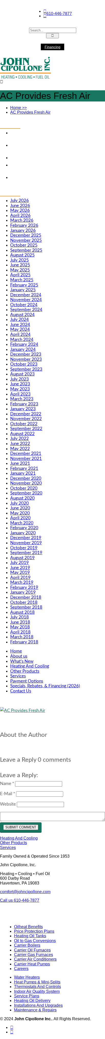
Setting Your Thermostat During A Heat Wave (52, 158)
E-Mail (7, 794)
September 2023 (26, 369)
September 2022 (26, 429)
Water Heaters (27, 977)
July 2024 (19, 319)
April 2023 (20, 394)
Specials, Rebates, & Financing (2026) (45, 686)
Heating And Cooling (29, 666)
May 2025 (20, 270)
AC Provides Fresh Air (30, 112)
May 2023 (20, 389)
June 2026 (20, 205)
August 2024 (22, 315)
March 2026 (21, 220)
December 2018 (25, 597)
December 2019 (25, 538)
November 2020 (26, 483)
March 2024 (21, 339)
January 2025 (23, 290)
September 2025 (26, 250)
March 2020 (21, 523)
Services (18, 676)
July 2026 (19, 200)
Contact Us (20, 691)
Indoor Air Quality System (37, 991)
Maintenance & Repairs (35, 1010)
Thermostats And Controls (37, 986)
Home (18, 108)
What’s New (21, 661)
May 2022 (20, 449)
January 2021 (23, 473)
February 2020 (24, 528)
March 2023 (21, 399)
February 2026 (24, 225)
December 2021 (25, 453)
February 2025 (24, 285)
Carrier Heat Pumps (32, 964)
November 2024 (26, 300)
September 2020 (26, 493)
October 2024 (23, 305)
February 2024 (24, 344)
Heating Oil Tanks (30, 936)
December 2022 (25, 414)
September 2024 (26, 310)
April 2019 (20, 577)
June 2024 (20, 324)
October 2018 (23, 602)
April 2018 (20, 632)
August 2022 (22, 434)
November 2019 (26, 543)
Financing (52, 47)
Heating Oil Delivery (32, 1000)
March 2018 (21, 637)
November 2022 (26, 419)
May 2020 (20, 513)
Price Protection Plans (34, 931)
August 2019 (22, 558)
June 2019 (20, 568)
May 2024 (20, 329)
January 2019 (23, 592)
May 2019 (20, 572)
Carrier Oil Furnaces (32, 950)
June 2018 (20, 622)
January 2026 (23, 230)
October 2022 (23, 424)
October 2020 (23, 488)
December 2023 (25, 354)
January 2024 (23, 349)
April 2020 (20, 518)
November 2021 (26, 458)
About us (18, 656)
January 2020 (23, 533)
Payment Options (26, 681)
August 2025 (22, 255)
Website (8, 804)
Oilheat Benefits (28, 927)
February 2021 (24, 468)
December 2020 (25, 478)
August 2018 (22, 612)
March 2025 (21, 280)
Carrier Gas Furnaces (33, 954)
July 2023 (19, 379)
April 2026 (20, 215)
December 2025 (25, 235)
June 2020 (20, 508)
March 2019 (21, 582)
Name (7, 783)
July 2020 (19, 503)
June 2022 (20, 443)
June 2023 (20, 384)
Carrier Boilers (27, 945)
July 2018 (19, 617)
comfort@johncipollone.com (25, 892)
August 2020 (22, 498)
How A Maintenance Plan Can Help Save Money (55, 177)
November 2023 (26, 359)
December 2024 (25, 295)
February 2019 (24, 587)
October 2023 (23, 364)
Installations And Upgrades (38, 1005)
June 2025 (20, 265)
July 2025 (19, 260)
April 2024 (20, 334)
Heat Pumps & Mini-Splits (37, 982)
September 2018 (26, 607)
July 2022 (19, 438)
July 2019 (19, 562)
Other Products (24, 671)
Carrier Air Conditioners (35, 959)
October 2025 (23, 245)
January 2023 (23, 409)
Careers (21, 968)
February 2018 (24, 642)
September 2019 (26, 553)
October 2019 (23, 548)
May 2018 (20, 627)
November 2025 (26, 240)
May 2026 (20, 210)
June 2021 (20, 463)
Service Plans (26, 996)
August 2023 (22, 374)
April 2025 (20, 275)
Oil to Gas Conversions (35, 941)
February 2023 (24, 404)
